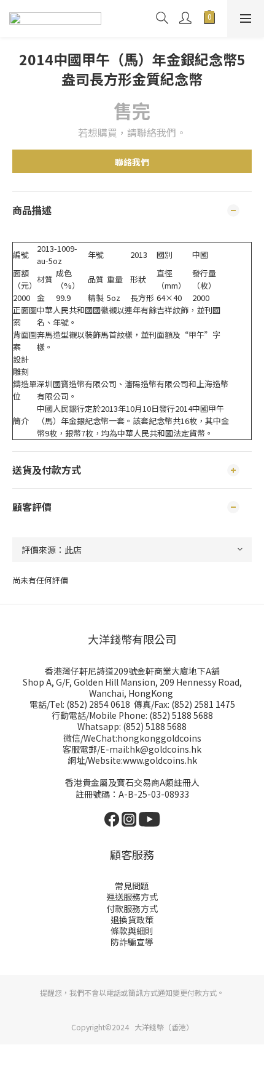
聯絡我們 (132, 162)
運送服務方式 (132, 897)
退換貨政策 (132, 919)
